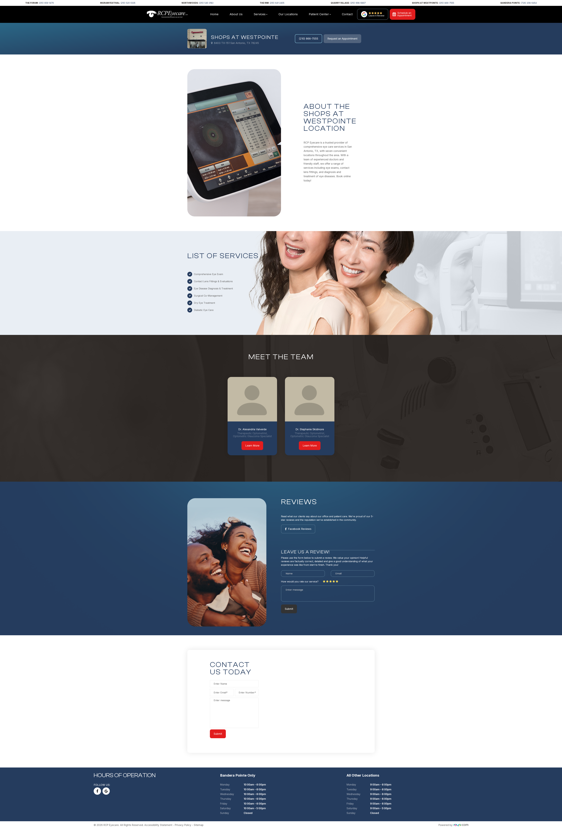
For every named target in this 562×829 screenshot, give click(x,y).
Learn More (252, 445)
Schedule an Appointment (404, 14)
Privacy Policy (183, 825)
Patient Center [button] (319, 14)
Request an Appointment (342, 38)
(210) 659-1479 (46, 3)
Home (214, 14)
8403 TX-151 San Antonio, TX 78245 (236, 43)
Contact (347, 14)
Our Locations (288, 14)
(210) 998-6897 (358, 3)
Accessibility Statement (158, 825)
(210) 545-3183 (206, 3)
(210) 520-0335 (128, 3)
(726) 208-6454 (529, 3)
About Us (236, 14)
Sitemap (198, 825)
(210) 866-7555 (446, 3)
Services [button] (259, 14)
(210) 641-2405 (277, 3)
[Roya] (461, 825)
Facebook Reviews (299, 528)
